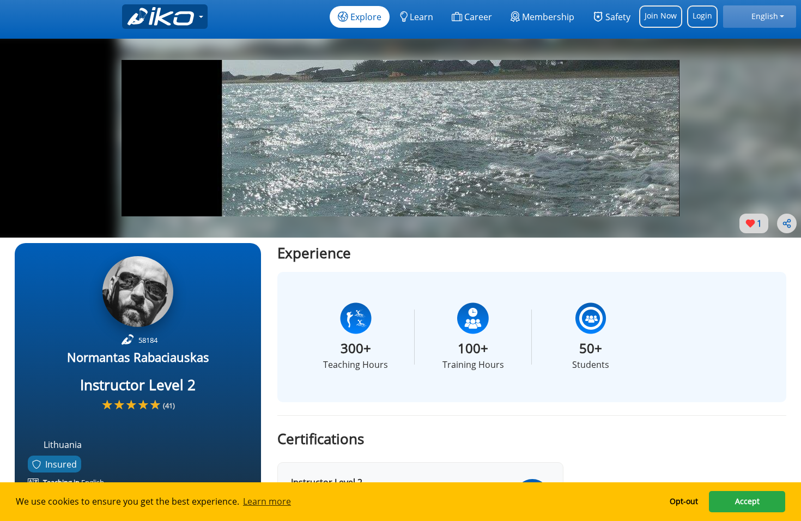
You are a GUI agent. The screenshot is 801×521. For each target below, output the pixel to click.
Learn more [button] (267, 501)
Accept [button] (747, 501)
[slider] (131, 404)
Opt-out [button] (684, 501)
